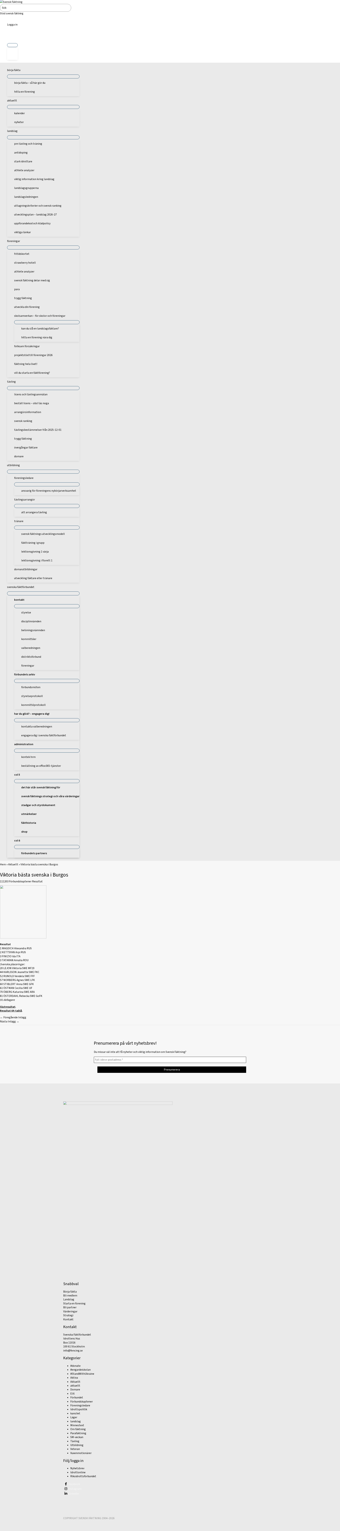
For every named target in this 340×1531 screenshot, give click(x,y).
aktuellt (75, 1386)
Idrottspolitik (78, 1409)
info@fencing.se (73, 1351)
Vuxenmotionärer (81, 1453)
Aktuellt (13, 864)
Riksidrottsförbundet (83, 1476)
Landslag (68, 1299)
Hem (3, 864)
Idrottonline (78, 1472)
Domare (75, 1389)
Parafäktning (78, 1433)
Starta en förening (74, 1303)
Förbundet (76, 1397)
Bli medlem (70, 1295)
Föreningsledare (80, 1405)
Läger (73, 1417)
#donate (75, 1366)
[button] (12, 37)
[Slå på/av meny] (12, 45)
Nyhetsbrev (77, 1468)
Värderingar (70, 1311)
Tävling (74, 1441)
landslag (75, 1421)
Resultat (37, 881)
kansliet (75, 1413)
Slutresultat (7, 1007)
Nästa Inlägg (9, 1021)
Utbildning (76, 1445)
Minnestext (77, 1425)
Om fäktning (78, 1429)
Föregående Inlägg (13, 1017)
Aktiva (74, 1378)
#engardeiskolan (80, 1370)
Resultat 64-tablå (11, 1011)
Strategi (68, 1315)
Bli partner (69, 1307)
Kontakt (68, 1319)
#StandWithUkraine (82, 1374)
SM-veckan (76, 1437)
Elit (72, 1394)
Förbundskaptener (20, 881)
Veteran (75, 1449)
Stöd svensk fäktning (11, 13)
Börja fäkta (70, 1292)
